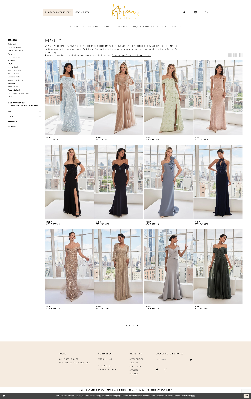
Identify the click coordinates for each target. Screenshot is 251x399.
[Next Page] (137, 326)
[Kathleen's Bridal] (125, 12)
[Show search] (184, 12)
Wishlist (134, 374)
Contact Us (135, 366)
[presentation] (69, 97)
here (193, 396)
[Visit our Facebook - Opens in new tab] (157, 369)
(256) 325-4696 (105, 359)
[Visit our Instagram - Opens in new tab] (165, 369)
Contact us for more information (131, 55)
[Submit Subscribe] (191, 359)
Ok (246, 396)
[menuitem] (58, 12)
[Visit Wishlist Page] (207, 12)
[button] (195, 12)
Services (134, 370)
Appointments (137, 359)
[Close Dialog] (4, 396)
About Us (134, 363)
